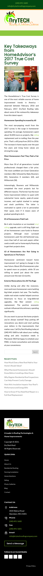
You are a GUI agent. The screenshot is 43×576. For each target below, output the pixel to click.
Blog (6, 488)
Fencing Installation (11, 472)
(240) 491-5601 (15, 529)
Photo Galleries (9, 484)
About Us (7, 464)
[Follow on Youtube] (11, 557)
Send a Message (15, 543)
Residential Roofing (11, 468)
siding (36, 135)
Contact (7, 492)
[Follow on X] (15, 557)
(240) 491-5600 (21, 3)
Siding (6, 480)
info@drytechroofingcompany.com (22, 6)
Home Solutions (10, 476)
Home (6, 460)
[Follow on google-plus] (20, 557)
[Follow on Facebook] (6, 557)
